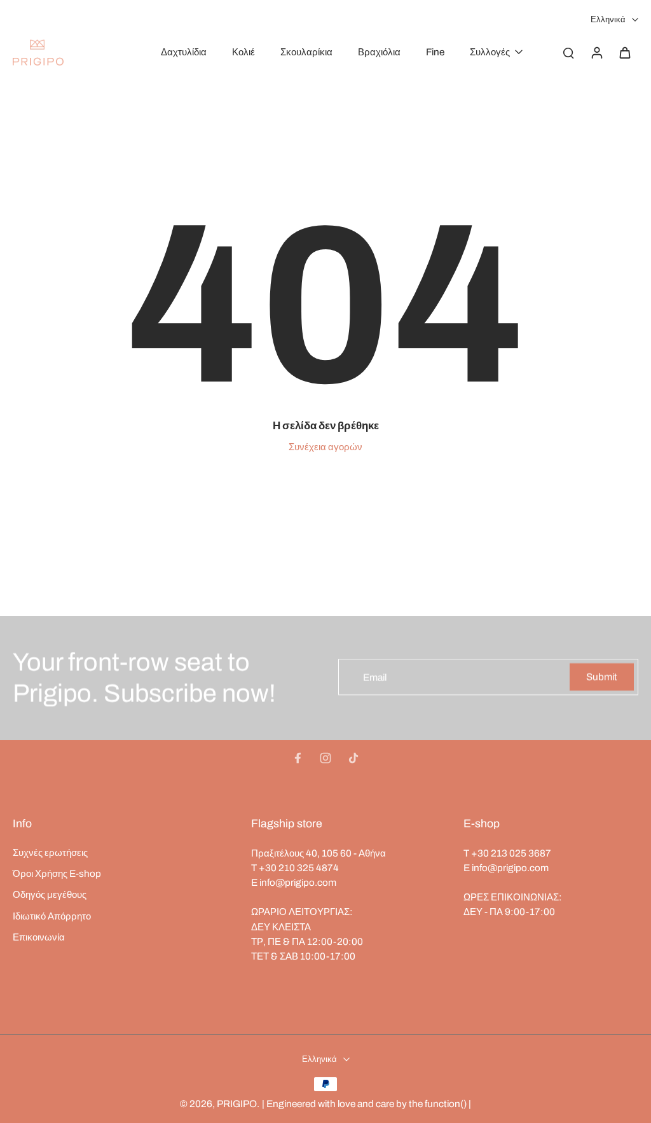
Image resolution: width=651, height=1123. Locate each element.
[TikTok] (353, 758)
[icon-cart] (624, 52)
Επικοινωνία (39, 937)
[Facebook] (298, 758)
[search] (568, 52)
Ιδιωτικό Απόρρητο (52, 916)
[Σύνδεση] (596, 52)
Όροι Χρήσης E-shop (57, 873)
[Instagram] (325, 758)
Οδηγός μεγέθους (49, 894)
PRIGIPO (237, 1103)
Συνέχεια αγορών (325, 446)
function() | (448, 1103)
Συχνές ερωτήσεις (50, 852)
